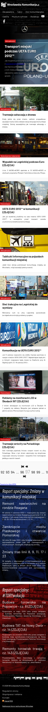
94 (13, 472)
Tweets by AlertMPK (8, 484)
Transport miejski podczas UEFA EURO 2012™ (20, 51)
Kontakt (5, 697)
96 (22, 472)
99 (38, 472)
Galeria (6, 16)
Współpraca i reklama (12, 694)
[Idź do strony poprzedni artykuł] (26, 467)
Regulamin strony (10, 691)
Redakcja (35, 16)
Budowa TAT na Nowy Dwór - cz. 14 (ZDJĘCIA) (24, 627)
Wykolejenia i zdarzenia (10, 156)
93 (7, 472)
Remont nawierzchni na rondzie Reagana (24, 505)
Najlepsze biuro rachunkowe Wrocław (17, 706)
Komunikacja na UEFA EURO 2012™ (21, 350)
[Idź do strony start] (22, 467)
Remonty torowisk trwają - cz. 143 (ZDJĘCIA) (24, 650)
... (17, 472)
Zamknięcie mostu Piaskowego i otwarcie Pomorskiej (24, 530)
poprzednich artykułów (15, 64)
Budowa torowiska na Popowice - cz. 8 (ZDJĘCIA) (24, 604)
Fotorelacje (5, 204)
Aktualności (10, 41)
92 (2, 472)
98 (33, 472)
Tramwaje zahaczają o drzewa (19, 114)
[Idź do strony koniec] (24, 476)
